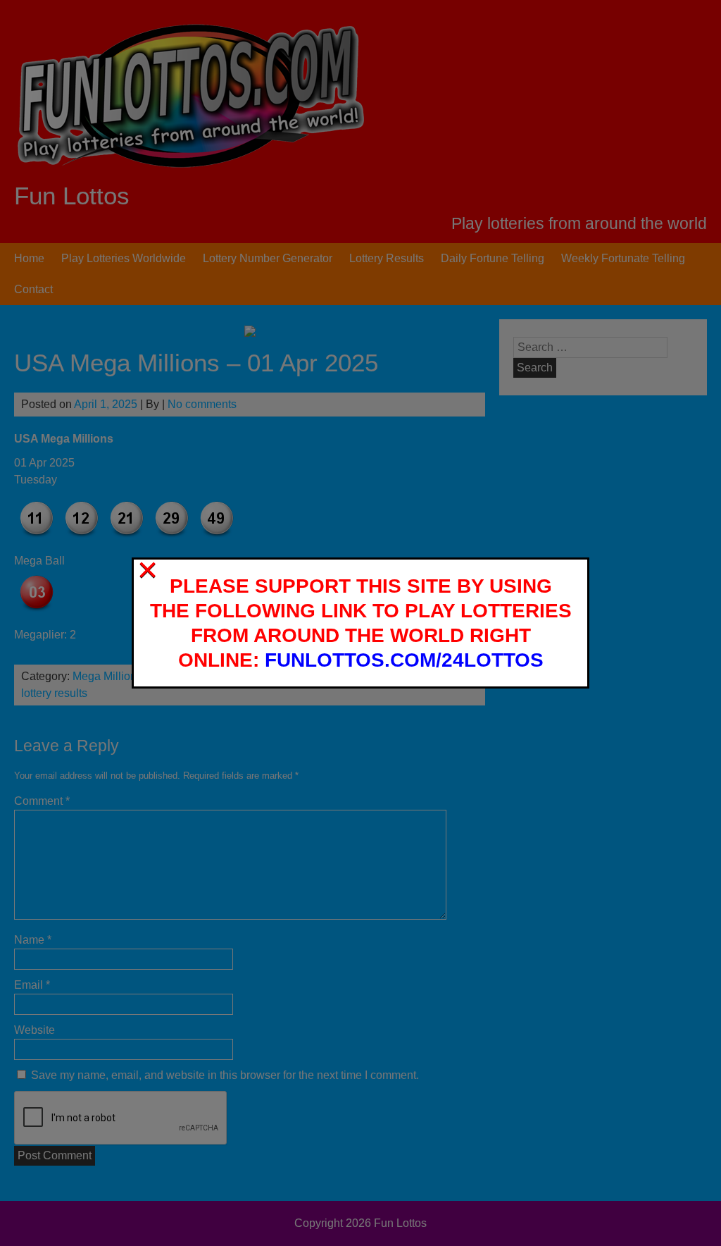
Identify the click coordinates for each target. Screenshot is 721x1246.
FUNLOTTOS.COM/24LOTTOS (404, 660)
